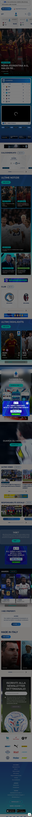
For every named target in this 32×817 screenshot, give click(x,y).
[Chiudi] (27, 403)
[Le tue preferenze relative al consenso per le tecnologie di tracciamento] (29, 814)
